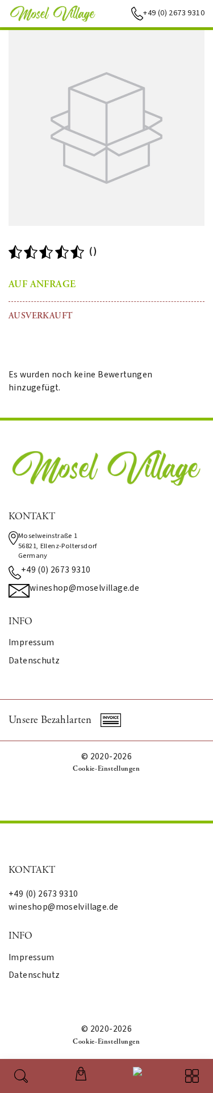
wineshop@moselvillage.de (84, 588)
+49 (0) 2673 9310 (173, 13)
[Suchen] (21, 1076)
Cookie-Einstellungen (106, 768)
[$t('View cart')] (81, 1073)
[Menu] (192, 1076)
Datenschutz (34, 661)
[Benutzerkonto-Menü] (135, 1073)
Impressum (32, 643)
